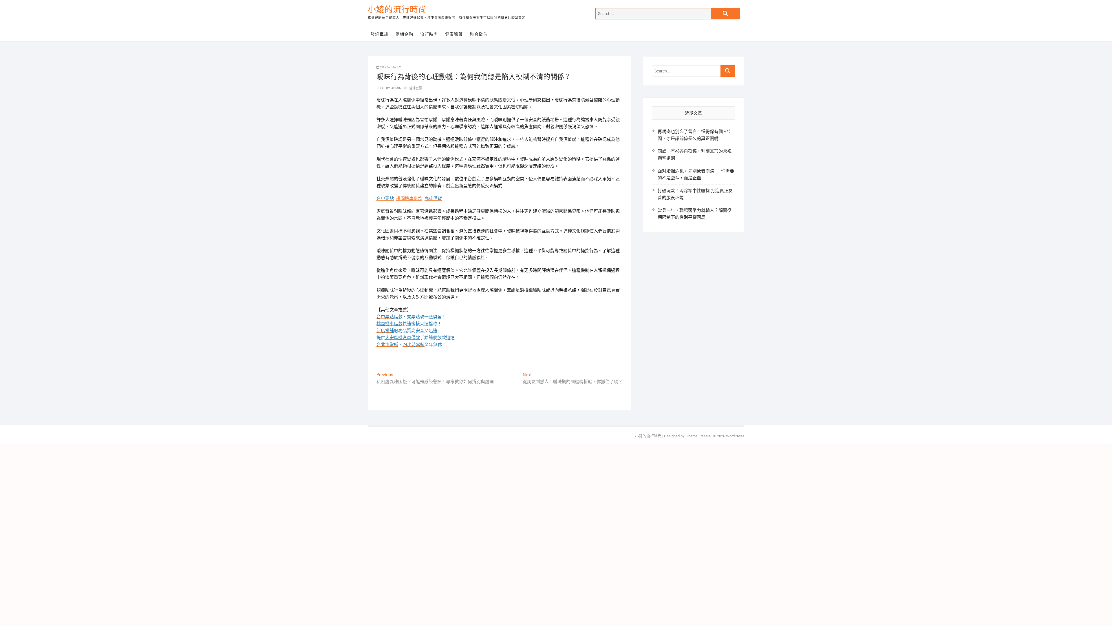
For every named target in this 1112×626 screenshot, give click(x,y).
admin (395, 88)
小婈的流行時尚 (397, 9)
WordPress (735, 436)
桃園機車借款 (409, 198)
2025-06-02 (390, 67)
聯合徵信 (479, 34)
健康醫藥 (454, 34)
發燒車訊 (380, 34)
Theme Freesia (698, 436)
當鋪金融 (405, 34)
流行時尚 (429, 34)
